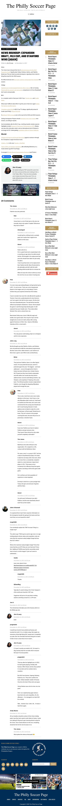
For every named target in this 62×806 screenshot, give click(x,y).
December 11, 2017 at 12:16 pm (26, 232)
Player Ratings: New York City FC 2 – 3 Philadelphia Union (52, 163)
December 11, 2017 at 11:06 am (18, 343)
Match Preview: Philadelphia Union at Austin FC (50, 201)
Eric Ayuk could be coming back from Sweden (26, 79)
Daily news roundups (9, 48)
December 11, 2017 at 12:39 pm (22, 331)
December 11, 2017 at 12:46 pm (18, 524)
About (29, 800)
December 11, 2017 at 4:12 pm (26, 442)
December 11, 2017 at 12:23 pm (18, 510)
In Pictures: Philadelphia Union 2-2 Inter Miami (51, 214)
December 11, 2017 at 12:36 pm (26, 247)
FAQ (25, 800)
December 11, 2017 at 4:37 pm (26, 659)
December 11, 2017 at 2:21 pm (22, 560)
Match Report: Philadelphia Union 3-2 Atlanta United (52, 59)
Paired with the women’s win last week (11, 90)
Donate (8, 800)
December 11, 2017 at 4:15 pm (22, 617)
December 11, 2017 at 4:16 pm (22, 645)
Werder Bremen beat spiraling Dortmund (18, 152)
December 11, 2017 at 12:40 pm (26, 425)
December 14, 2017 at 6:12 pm (22, 731)
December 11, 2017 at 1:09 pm (18, 627)
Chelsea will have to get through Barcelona (12, 137)
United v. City (4, 143)
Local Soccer (52, 800)
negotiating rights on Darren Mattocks (28, 130)
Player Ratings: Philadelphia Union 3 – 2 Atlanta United (52, 176)
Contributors (35, 800)
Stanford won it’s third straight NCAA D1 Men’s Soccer (15, 88)
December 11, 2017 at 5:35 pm (26, 576)
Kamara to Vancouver (17, 126)
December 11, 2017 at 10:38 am (18, 208)
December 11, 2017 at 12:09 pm (26, 393)
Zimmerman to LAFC (29, 126)
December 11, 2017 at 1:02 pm (18, 605)
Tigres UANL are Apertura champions (11, 146)
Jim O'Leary (10, 63)
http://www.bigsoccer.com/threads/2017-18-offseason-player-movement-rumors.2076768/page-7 (25, 567)
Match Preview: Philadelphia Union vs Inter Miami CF (52, 137)
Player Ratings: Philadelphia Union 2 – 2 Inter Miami (51, 193)
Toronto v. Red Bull (19, 143)
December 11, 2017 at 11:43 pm (26, 495)
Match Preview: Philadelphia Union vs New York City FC (52, 149)
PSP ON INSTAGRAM (31, 781)
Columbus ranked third (7, 109)
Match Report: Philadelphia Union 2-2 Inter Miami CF (52, 87)
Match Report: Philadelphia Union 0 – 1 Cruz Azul (53, 99)
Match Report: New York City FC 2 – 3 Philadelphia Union (52, 73)
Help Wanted (44, 800)
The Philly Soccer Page (31, 5)
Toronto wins (28, 98)
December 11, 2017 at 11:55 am (22, 359)
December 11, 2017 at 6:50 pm (22, 587)
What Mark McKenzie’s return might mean (51, 208)
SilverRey (17, 584)
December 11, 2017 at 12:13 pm (22, 218)
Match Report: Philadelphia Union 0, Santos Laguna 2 (53, 112)
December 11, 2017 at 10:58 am (18, 282)
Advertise (20, 800)
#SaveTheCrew (16, 111)
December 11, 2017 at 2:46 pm (18, 713)
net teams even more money (28, 118)
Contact (14, 800)
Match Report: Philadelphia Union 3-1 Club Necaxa (52, 124)
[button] (31, 14)
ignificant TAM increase (8, 115)
